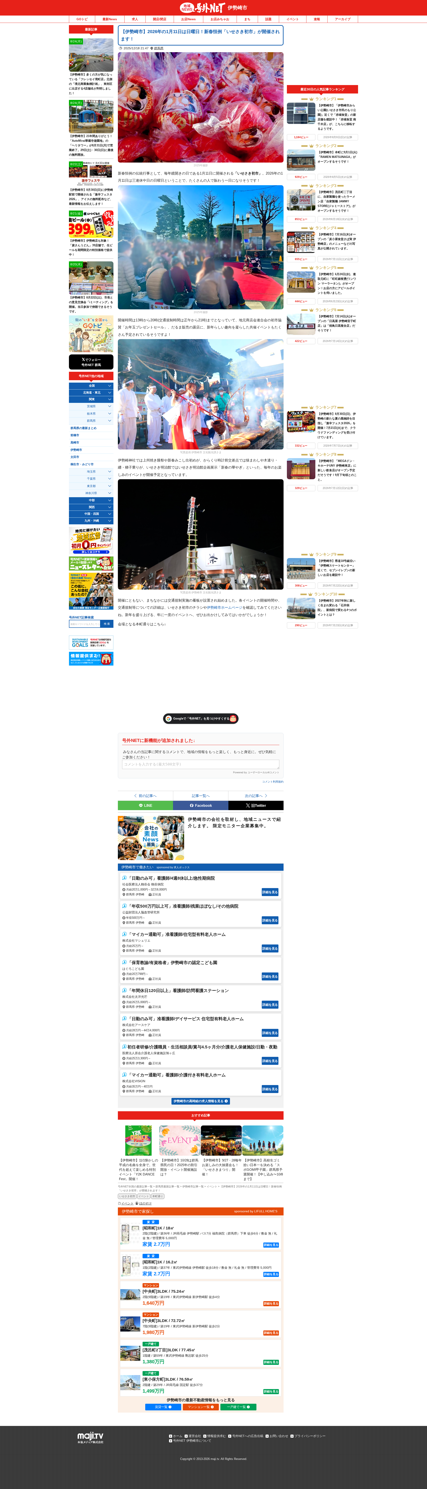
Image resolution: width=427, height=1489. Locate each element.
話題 (268, 19)
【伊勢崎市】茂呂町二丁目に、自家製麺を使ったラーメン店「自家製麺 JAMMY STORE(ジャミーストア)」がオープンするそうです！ (336, 201)
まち (247, 19)
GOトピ (82, 19)
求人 (135, 19)
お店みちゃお (220, 19)
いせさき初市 (127, 1196)
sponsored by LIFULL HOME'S (255, 1211)
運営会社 (195, 1436)
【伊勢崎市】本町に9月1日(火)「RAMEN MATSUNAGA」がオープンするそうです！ (337, 157)
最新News (110, 19)
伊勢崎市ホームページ (224, 607)
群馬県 (158, 48)
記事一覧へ (201, 796)
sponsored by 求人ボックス (173, 867)
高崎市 (74, 442)
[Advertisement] (322, 55)
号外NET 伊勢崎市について (192, 1440)
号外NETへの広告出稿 (247, 1436)
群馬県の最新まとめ (83, 428)
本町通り (157, 1196)
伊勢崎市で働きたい (137, 867)
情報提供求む (216, 1436)
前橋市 (74, 435)
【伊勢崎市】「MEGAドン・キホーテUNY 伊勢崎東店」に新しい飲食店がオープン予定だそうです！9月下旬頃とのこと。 (337, 470)
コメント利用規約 (273, 781)
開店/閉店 (159, 19)
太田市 (74, 457)
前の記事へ (148, 796)
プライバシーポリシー (310, 1436)
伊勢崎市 (237, 7)
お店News (188, 19)
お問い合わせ (279, 1436)
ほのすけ (145, 1203)
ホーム (177, 1436)
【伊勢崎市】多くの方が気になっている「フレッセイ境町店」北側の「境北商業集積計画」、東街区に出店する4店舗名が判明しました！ (90, 84)
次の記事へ (254, 796)
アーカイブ (342, 19)
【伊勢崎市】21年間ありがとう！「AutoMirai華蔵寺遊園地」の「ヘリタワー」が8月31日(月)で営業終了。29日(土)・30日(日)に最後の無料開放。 (91, 145)
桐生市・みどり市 (82, 464)
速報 (317, 19)
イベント (292, 19)
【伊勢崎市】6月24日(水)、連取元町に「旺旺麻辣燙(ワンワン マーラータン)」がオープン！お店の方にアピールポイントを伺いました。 (337, 283)
